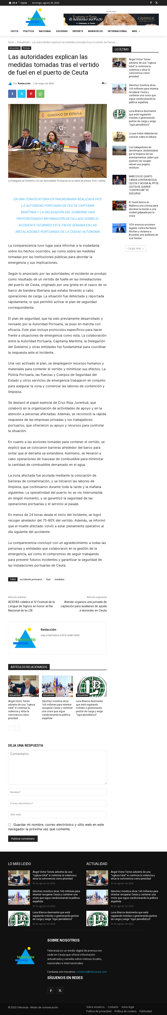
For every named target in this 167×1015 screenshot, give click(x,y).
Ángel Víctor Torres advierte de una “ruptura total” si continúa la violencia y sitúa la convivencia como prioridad (55, 875)
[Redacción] (10, 83)
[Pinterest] (31, 94)
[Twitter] (156, 3)
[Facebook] (150, 3)
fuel (48, 579)
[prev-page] (10, 728)
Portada (26, 48)
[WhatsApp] (40, 94)
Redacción (24, 83)
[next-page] (17, 728)
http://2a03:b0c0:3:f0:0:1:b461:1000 (60, 635)
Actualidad (23, 42)
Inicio (11, 42)
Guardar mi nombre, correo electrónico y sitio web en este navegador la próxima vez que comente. (56, 826)
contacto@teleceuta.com (91, 971)
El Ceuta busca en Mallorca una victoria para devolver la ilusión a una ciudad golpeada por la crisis (143, 209)
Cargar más (134, 248)
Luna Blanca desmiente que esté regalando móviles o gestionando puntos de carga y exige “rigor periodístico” (89, 708)
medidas (59, 579)
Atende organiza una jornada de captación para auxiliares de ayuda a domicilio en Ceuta (84, 606)
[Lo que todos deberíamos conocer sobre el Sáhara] (119, 137)
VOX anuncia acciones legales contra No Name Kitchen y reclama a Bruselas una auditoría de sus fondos (143, 231)
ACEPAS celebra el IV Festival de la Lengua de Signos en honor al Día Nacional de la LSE (31, 606)
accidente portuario (31, 579)
